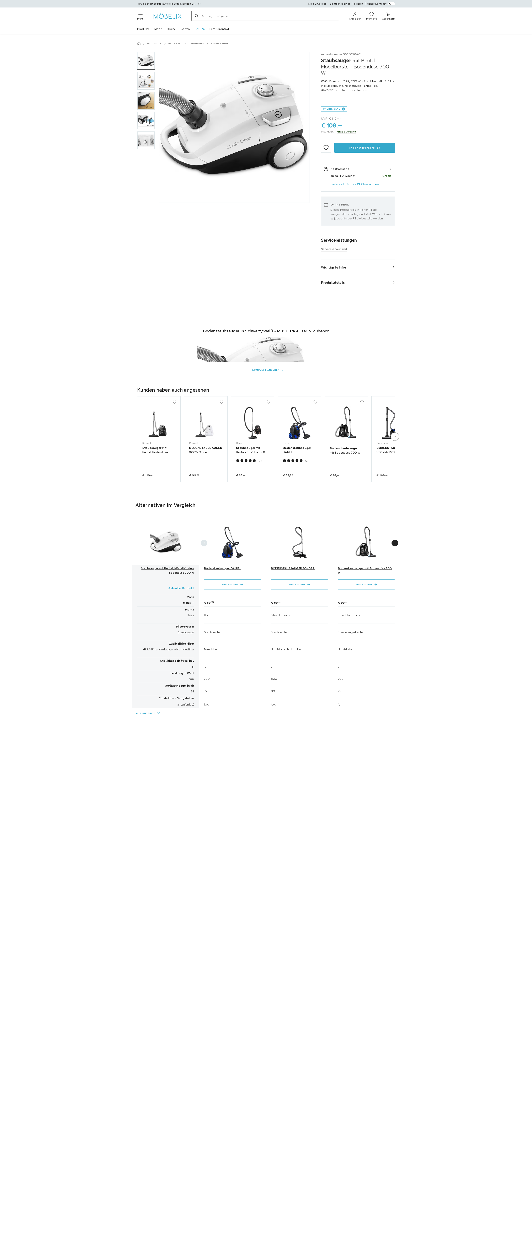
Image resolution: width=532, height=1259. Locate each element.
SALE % (199, 29)
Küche (171, 29)
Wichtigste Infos (334, 267)
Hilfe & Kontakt (219, 29)
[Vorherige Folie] (204, 543)
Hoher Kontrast (377, 3)
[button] (146, 61)
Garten (185, 29)
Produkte (143, 29)
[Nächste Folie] (395, 436)
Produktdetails (333, 282)
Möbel (158, 29)
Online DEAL (331, 109)
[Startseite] (138, 43)
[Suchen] (197, 16)
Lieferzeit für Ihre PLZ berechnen (354, 184)
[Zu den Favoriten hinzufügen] (326, 148)
